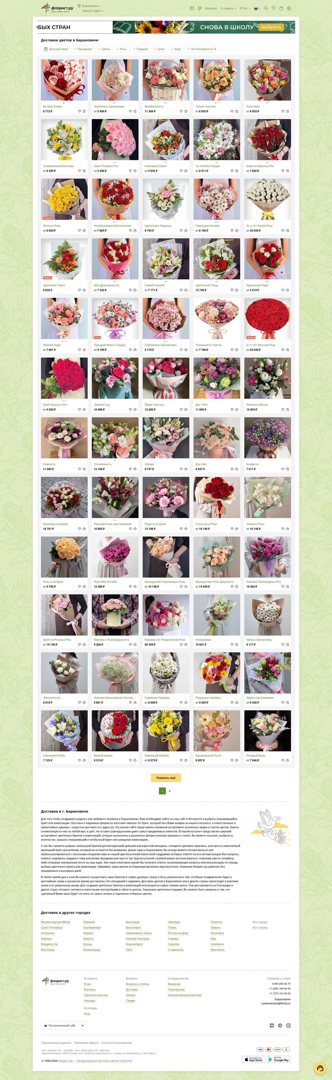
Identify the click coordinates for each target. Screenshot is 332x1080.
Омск (129, 950)
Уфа (213, 938)
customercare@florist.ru (275, 1003)
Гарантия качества (96, 995)
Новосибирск (134, 944)
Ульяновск (217, 933)
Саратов (173, 944)
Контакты (90, 989)
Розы (87, 1014)
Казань (87, 944)
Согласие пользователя (116, 1043)
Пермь (172, 927)
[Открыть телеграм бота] (280, 1025)
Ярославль (217, 950)
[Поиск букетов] (266, 8)
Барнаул (46, 938)
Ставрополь (176, 950)
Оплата (130, 995)
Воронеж (89, 922)
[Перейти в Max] (288, 1025)
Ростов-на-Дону (178, 933)
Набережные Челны (139, 933)
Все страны (260, 927)
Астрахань (47, 933)
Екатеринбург (92, 927)
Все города (260, 922)
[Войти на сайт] (288, 8)
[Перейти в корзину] (281, 8)
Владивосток (49, 944)
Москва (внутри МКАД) (55, 922)
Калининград (91, 950)
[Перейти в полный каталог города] (57, 8)
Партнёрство (176, 989)
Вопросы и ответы (137, 984)
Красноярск (133, 927)
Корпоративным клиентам (184, 995)
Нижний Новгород (137, 938)
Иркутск (88, 938)
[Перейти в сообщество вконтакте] (271, 1025)
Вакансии (174, 984)
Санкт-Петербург (52, 927)
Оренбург (174, 922)
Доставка (132, 989)
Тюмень (215, 927)
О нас (87, 984)
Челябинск (217, 944)
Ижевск (88, 933)
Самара (173, 938)
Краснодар (133, 922)
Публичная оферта (86, 1043)
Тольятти (216, 922)
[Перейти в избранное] (273, 8)
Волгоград (47, 950)
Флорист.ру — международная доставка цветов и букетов (95, 1061)
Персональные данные (56, 1043)
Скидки (130, 1000)
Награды (89, 1000)
